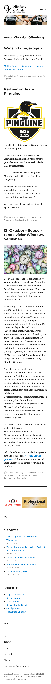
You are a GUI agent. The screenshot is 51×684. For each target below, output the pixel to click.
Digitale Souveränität (16, 594)
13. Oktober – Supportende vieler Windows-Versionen (24, 234)
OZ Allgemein (33, 475)
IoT (5, 636)
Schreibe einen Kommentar (26, 220)
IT (5, 630)
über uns (8, 660)
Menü (43, 9)
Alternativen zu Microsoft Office (22, 564)
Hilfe (6, 648)
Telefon (7, 642)
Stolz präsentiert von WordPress (16, 679)
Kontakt (8, 654)
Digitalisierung (10, 475)
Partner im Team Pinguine (19, 91)
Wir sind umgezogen (23, 48)
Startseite (9, 623)
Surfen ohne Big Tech (17, 571)
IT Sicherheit (22, 475)
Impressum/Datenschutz (16, 666)
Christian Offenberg (15, 76)
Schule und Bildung (16, 612)
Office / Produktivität (16, 605)
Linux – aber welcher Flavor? (20, 557)
